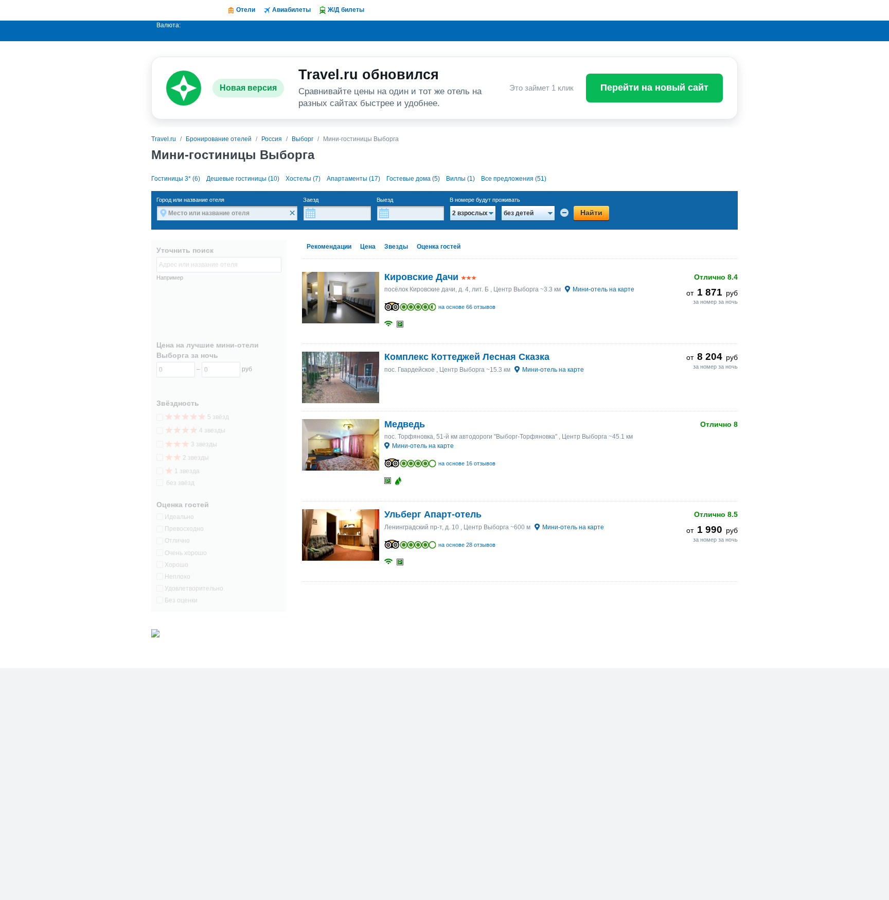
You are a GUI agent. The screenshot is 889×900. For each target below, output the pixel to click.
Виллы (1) (460, 178)
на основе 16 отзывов (466, 463)
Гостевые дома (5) (413, 178)
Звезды (396, 246)
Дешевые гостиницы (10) (242, 178)
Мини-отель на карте (603, 289)
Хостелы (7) (303, 178)
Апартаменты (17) (353, 178)
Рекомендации (329, 246)
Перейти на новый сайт (654, 87)
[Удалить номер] (564, 213)
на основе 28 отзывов (466, 545)
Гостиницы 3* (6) (175, 178)
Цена (368, 246)
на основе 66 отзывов (466, 307)
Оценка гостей (438, 246)
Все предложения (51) (513, 178)
